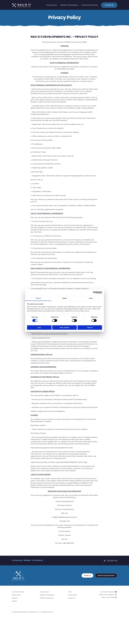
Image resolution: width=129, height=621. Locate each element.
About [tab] (91, 298)
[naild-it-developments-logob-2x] (18, 571)
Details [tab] (64, 298)
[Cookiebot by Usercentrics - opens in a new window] (94, 292)
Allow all (89, 327)
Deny (39, 327)
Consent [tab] (38, 298)
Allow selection (64, 327)
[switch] (54, 320)
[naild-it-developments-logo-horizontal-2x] (21, 4)
